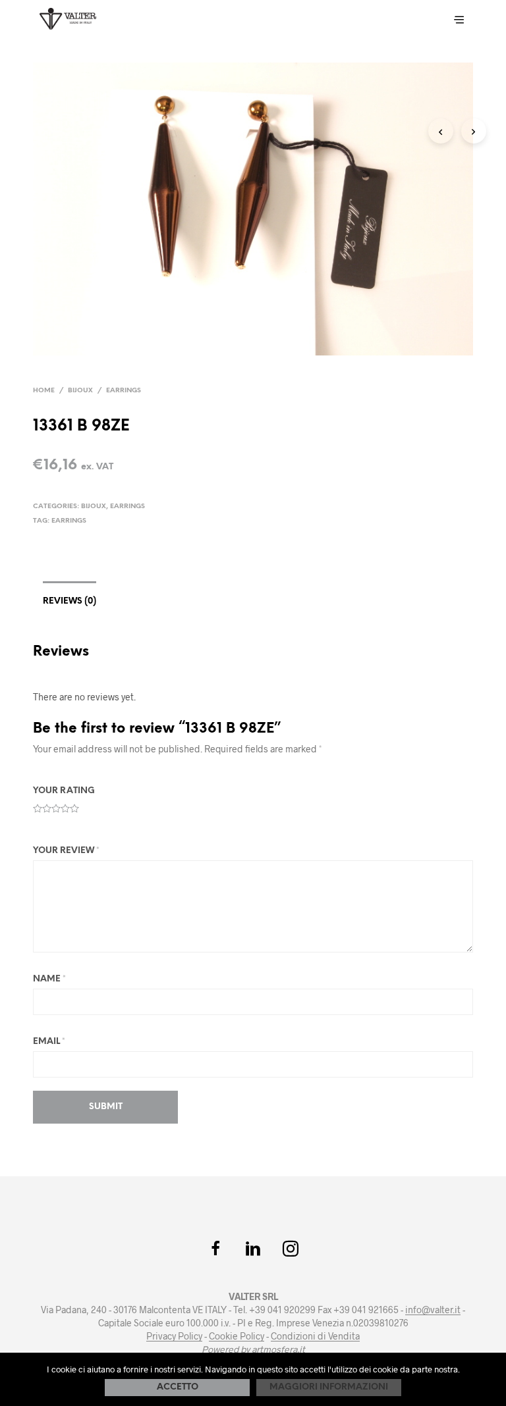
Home (44, 390)
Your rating (64, 791)
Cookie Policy (236, 1336)
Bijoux (80, 390)
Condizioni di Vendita (315, 1336)
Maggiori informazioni (328, 1387)
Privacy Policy (174, 1336)
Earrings (123, 390)
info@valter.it (433, 1310)
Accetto (177, 1387)
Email (49, 1041)
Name (49, 979)
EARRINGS (68, 521)
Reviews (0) (69, 601)
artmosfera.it (278, 1349)
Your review (66, 850)
